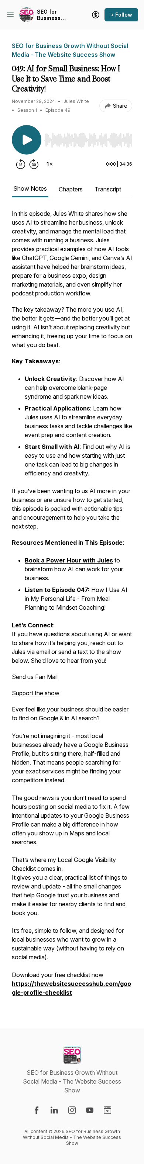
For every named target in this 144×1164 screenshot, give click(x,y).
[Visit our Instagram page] (72, 1110)
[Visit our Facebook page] (36, 1110)
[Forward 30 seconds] (34, 164)
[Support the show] (95, 14)
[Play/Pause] (26, 140)
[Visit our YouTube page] (89, 1110)
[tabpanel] (72, 606)
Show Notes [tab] (30, 188)
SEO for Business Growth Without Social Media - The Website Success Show (55, 14)
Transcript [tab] (108, 189)
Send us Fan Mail (35, 676)
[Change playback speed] (49, 164)
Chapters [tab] (71, 189)
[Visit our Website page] (107, 1110)
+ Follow (121, 14)
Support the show (35, 693)
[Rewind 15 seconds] (21, 164)
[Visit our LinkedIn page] (54, 1110)
